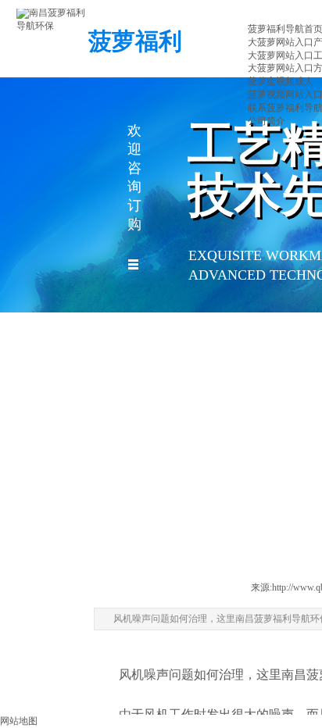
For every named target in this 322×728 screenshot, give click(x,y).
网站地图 (19, 721)
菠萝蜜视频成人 (280, 81)
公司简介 (266, 121)
